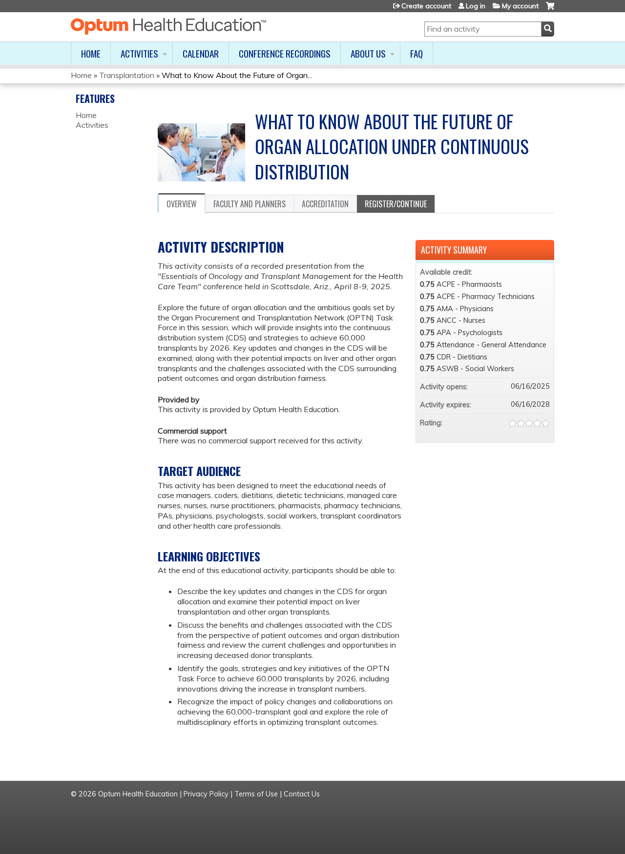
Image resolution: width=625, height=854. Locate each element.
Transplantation (126, 75)
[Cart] (550, 9)
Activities (139, 53)
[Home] (168, 26)
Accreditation (325, 204)
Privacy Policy (206, 794)
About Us (368, 53)
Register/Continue (396, 204)
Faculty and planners (249, 204)
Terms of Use (256, 794)
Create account (426, 5)
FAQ (416, 53)
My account (520, 5)
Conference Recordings (285, 53)
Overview (182, 204)
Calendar (201, 53)
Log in (475, 5)
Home (91, 53)
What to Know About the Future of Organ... (237, 75)
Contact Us (302, 794)
